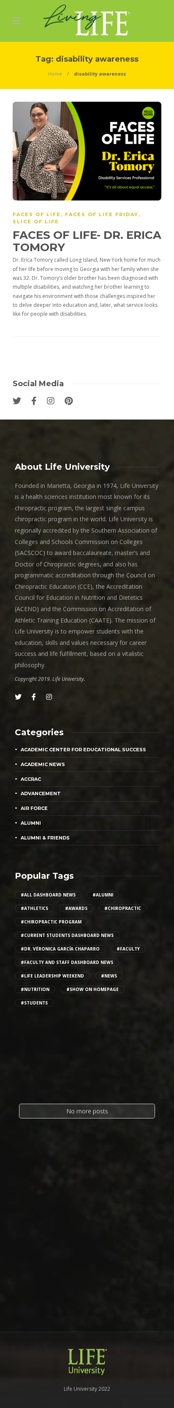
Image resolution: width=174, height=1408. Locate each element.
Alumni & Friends (45, 838)
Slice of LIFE (36, 222)
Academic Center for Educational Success (83, 750)
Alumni (31, 823)
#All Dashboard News (48, 895)
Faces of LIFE (37, 214)
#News (109, 976)
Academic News (43, 764)
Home (55, 73)
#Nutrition (35, 989)
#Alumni (102, 895)
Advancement (41, 793)
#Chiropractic (122, 908)
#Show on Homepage (92, 989)
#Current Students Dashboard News (67, 935)
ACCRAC (31, 779)
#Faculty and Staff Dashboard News (67, 962)
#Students (34, 1003)
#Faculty (128, 949)
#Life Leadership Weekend (52, 976)
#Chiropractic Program (51, 922)
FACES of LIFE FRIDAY (102, 214)
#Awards (76, 908)
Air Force (34, 808)
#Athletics (34, 908)
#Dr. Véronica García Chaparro (60, 949)
